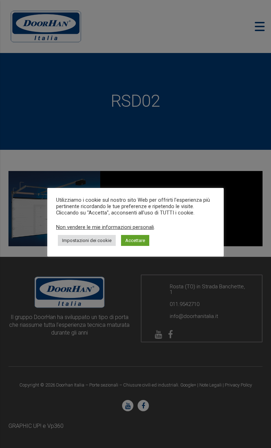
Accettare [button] (135, 240)
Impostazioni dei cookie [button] (87, 240)
